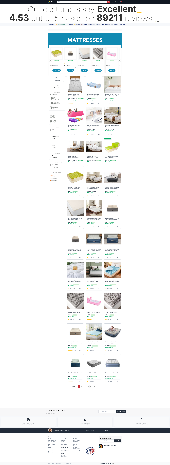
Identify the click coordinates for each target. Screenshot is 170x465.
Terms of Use (64, 456)
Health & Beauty (122, 24)
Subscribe (117, 440)
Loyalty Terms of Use (65, 458)
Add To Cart (57, 70)
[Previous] (50, 60)
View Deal (70, 70)
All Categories (52, 24)
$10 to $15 (52, 115)
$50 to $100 (52, 118)
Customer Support (65, 438)
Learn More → (106, 447)
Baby (51, 106)
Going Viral (91, 24)
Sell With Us (63, 449)
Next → (94, 386)
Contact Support (91, 430)
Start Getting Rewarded (110, 445)
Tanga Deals (53, 452)
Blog (49, 445)
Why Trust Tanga (52, 440)
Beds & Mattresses (55, 102)
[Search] (108, 2)
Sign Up (117, 2)
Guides (49, 447)
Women (102, 24)
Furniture (53, 98)
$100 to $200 (53, 120)
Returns (62, 441)
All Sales (51, 30)
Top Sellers (70, 24)
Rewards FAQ (64, 444)
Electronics (107, 24)
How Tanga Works (52, 443)
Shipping (63, 440)
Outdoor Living (76, 450)
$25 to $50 (52, 117)
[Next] (119, 60)
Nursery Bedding (54, 107)
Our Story (50, 438)
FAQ (107, 430)
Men (112, 24)
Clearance (77, 24)
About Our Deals (51, 444)
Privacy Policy (64, 455)
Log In (112, 2)
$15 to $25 (52, 116)
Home (98, 24)
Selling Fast (84, 24)
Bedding (53, 97)
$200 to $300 (53, 121)
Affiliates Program (65, 450)
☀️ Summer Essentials (60, 24)
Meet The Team (51, 441)
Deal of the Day (76, 440)
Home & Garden (53, 95)
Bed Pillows (53, 108)
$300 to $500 (53, 122)
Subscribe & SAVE (121, 411)
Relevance (57, 80)
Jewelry (116, 24)
